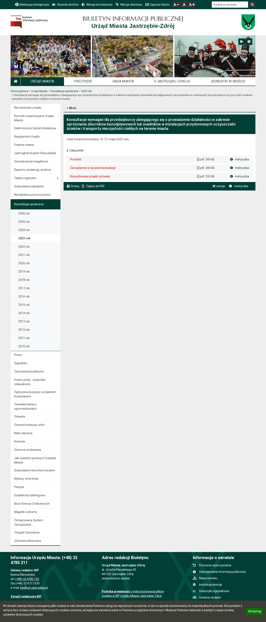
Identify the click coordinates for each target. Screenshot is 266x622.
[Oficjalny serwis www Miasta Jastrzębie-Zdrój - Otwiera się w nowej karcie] (248, 22)
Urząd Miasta (39, 91)
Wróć (72, 108)
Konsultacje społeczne (64, 91)
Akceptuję (254, 612)
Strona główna (19, 91)
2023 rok (86, 91)
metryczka (241, 159)
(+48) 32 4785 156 (27, 579)
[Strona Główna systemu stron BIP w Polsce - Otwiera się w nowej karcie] (29, 22)
